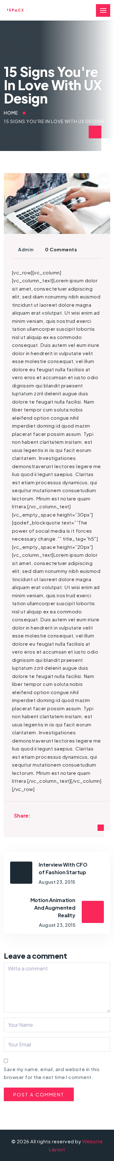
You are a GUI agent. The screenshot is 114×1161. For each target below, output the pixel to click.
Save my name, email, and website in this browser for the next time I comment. (51, 1073)
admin (26, 249)
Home (11, 113)
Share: (22, 816)
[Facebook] (37, 816)
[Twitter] (45, 816)
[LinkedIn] (61, 816)
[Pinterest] (53, 816)
